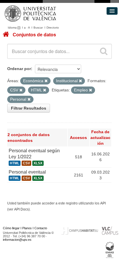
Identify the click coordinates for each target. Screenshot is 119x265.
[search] (103, 51)
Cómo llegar (11, 228)
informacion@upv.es (17, 239)
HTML (14, 163)
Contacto (40, 228)
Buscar (38, 27)
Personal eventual (27, 172)
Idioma (13, 27)
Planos (27, 228)
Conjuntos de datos (34, 34)
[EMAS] (110, 250)
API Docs (21, 209)
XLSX (38, 163)
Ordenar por (19, 68)
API (103, 203)
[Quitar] (46, 81)
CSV (26, 163)
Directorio (53, 27)
